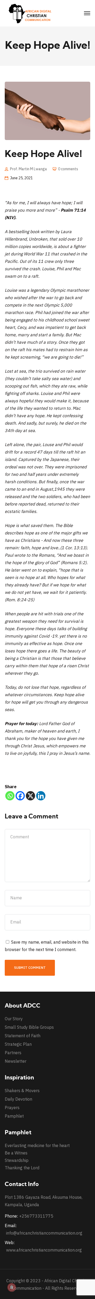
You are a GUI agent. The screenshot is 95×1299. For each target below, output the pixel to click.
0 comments (68, 169)
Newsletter (15, 1061)
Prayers (12, 1107)
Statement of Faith (22, 1035)
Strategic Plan (18, 1044)
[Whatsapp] (10, 795)
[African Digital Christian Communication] (31, 13)
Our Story (14, 1018)
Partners (13, 1052)
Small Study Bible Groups (29, 1027)
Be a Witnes (16, 1153)
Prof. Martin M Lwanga (28, 169)
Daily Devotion (18, 1099)
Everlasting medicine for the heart (37, 1145)
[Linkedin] (40, 795)
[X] (30, 795)
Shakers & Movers (22, 1090)
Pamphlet (14, 1116)
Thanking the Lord (22, 1167)
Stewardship (16, 1160)
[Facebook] (20, 795)
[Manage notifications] (11, 1287)
